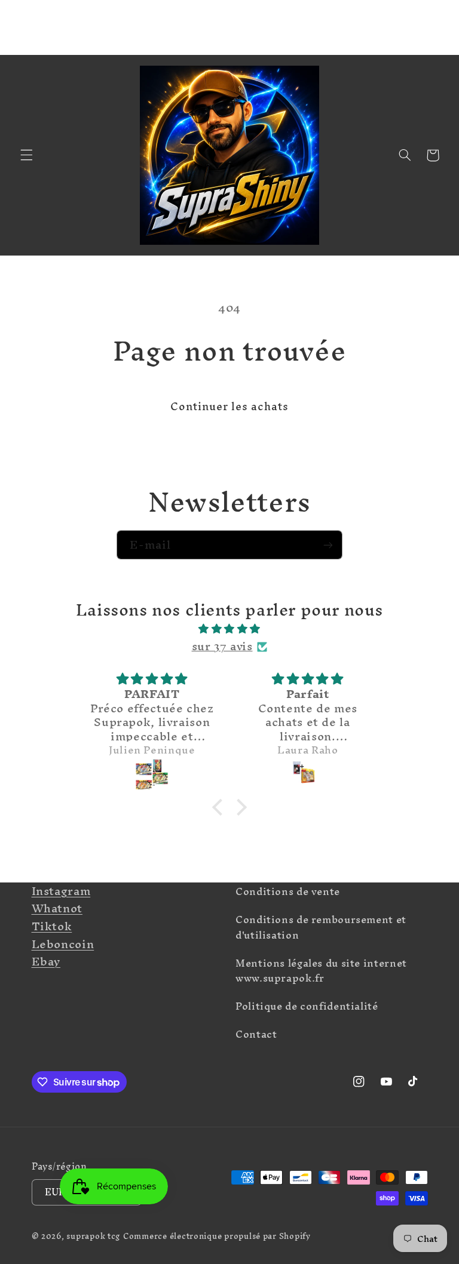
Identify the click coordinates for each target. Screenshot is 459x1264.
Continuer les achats (229, 406)
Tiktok (52, 926)
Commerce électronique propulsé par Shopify (217, 1236)
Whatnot (57, 908)
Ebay (46, 961)
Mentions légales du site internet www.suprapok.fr (321, 971)
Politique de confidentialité (306, 1006)
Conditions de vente (287, 893)
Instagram (61, 891)
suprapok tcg (93, 1236)
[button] (26, 155)
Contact (256, 1034)
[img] (229, 629)
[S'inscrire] (328, 544)
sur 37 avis (222, 647)
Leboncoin (63, 944)
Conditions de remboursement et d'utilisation (320, 927)
